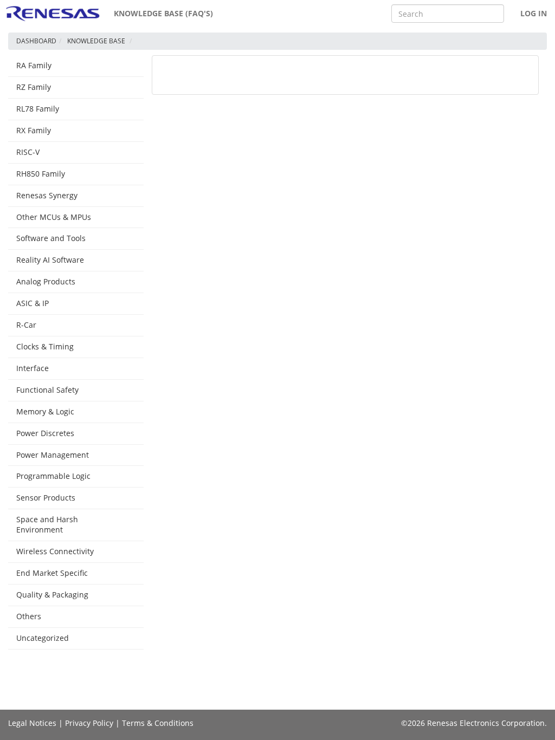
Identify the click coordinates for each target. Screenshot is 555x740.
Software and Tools (51, 238)
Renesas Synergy (47, 195)
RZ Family (33, 87)
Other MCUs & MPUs (53, 217)
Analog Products (45, 281)
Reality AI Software (50, 260)
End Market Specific (52, 573)
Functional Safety (47, 390)
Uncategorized (42, 638)
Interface (32, 368)
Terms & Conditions (157, 723)
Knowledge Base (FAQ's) (163, 13)
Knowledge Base (96, 41)
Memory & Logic (45, 411)
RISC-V (28, 152)
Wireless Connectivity (55, 551)
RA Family (33, 65)
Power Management (52, 455)
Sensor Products (45, 497)
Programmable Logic (53, 476)
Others (28, 616)
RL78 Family (37, 108)
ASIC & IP (32, 303)
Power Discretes (45, 433)
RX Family (33, 130)
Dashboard (36, 41)
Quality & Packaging (52, 594)
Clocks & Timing (45, 346)
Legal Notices (32, 723)
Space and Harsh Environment (47, 524)
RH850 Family (40, 173)
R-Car (26, 325)
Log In (533, 13)
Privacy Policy (89, 723)
